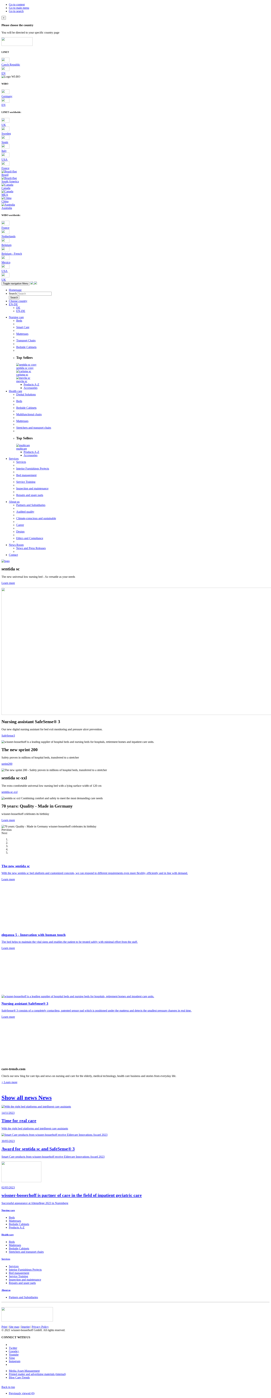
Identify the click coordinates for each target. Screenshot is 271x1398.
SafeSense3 (8, 735)
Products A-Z (31, 384)
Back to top (8, 1387)
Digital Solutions (26, 394)
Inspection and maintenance (32, 488)
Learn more (8, 583)
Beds (19, 320)
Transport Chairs (26, 340)
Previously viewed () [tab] (21, 1393)
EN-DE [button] (13, 304)
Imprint (25, 1326)
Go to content (17, 4)
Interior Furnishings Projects (32, 468)
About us (14, 501)
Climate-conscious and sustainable (36, 518)
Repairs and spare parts (29, 495)
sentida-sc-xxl (9, 792)
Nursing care (16, 317)
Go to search (16, 11)
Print (4, 1326)
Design (20, 531)
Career (20, 525)
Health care (15, 391)
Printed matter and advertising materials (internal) (37, 1374)
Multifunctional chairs (29, 414)
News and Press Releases (31, 548)
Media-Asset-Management (24, 1370)
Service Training (25, 481)
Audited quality (25, 511)
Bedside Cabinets (26, 347)
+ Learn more (9, 1082)
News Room (16, 544)
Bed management (26, 475)
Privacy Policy (40, 1326)
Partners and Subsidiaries (30, 505)
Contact (13, 554)
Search (13, 293)
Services (14, 458)
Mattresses (22, 333)
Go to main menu (19, 7)
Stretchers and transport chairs (33, 427)
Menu (15, 283)
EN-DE (20, 311)
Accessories (30, 387)
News (26, 1097)
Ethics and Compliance (29, 538)
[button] (135, 830)
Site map (14, 1326)
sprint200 (6, 763)
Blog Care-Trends (19, 1377)
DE (18, 307)
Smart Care (22, 327)
